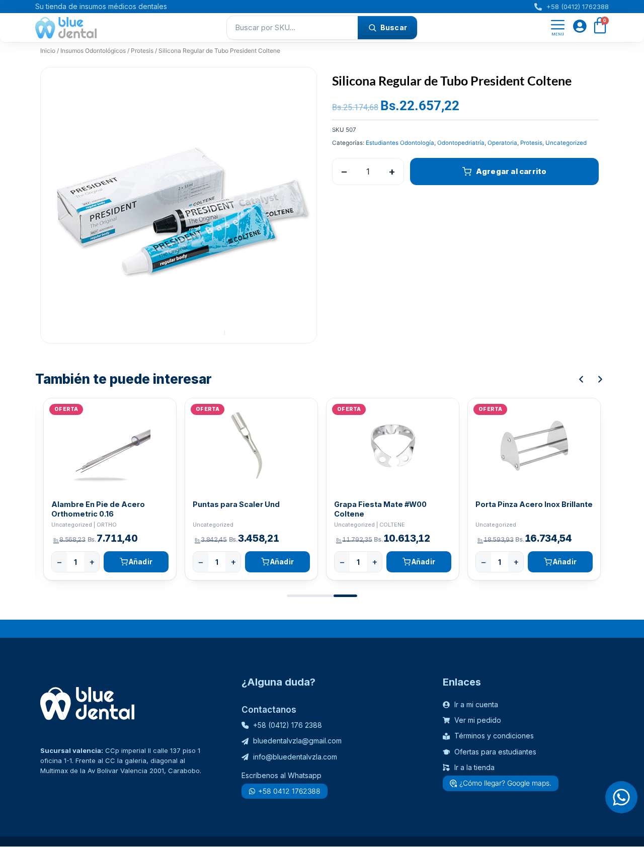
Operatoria (502, 142)
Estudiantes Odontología (400, 142)
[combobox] (292, 27)
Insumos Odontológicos (93, 50)
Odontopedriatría (461, 142)
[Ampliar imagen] (299, 84)
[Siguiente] (600, 379)
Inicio (47, 50)
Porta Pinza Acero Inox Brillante (534, 504)
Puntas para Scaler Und (236, 504)
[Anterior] (581, 379)
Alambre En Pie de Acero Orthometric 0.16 (98, 509)
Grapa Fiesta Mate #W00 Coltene (380, 509)
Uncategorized (566, 142)
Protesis (142, 50)
